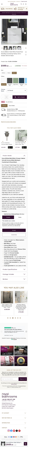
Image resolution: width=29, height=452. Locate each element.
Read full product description (8, 121)
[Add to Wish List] (26, 55)
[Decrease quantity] (3, 97)
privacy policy (14, 383)
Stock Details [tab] (12, 105)
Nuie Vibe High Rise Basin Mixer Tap (20, 143)
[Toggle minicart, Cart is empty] (26, 4)
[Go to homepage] (14, 395)
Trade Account (24, 1)
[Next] (25, 33)
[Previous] (3, 33)
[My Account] (23, 4)
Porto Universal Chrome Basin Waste (6, 143)
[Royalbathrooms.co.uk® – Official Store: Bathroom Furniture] (14, 4)
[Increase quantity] (10, 97)
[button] (2, 141)
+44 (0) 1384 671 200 (8, 399)
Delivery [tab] (4, 105)
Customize (14, 234)
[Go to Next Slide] (26, 8)
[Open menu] (2, 4)
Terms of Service (14, 386)
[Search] (21, 4)
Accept (14, 230)
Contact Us (18, 1)
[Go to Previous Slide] (1, 8)
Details (19, 217)
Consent (8, 217)
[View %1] (6, 48)
